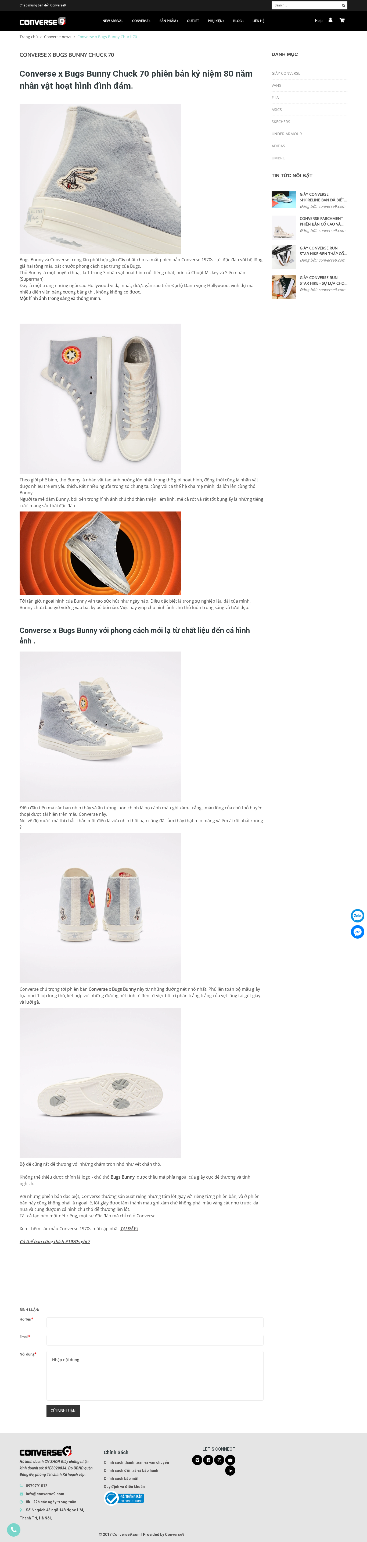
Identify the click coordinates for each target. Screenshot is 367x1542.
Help (319, 21)
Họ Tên (25, 1319)
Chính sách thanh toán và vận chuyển (136, 1462)
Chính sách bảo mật (121, 1478)
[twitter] (197, 1460)
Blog (238, 21)
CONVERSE (140, 21)
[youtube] (230, 1460)
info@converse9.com (45, 1494)
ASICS (277, 109)
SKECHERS (281, 121)
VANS (276, 85)
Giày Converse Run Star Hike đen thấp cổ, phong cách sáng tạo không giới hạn (322, 250)
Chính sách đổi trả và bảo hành (131, 1470)
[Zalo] (357, 915)
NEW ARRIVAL (113, 21)
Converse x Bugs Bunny (112, 989)
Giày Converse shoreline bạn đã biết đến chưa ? (322, 197)
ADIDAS (278, 145)
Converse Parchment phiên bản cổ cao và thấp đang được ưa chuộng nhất (321, 221)
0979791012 (36, 1486)
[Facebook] (357, 932)
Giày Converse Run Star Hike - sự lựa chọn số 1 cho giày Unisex (323, 280)
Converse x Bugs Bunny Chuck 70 (67, 54)
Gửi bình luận (63, 1411)
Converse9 (174, 1534)
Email (24, 1336)
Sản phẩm (168, 21)
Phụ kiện (215, 21)
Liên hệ (258, 21)
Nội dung (27, 1354)
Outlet (193, 21)
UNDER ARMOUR (287, 133)
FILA (275, 97)
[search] (343, 6)
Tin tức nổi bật (292, 175)
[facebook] (208, 1460)
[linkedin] (230, 1471)
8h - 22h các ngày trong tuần (50, 1502)
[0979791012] (13, 1530)
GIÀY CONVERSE (286, 73)
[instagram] (219, 1460)
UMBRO (279, 157)
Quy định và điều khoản (124, 1486)
